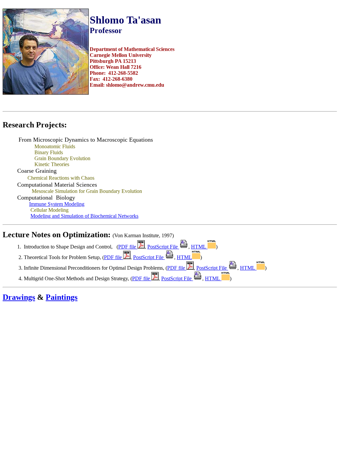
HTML (199, 246)
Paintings (61, 297)
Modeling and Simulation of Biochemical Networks (84, 216)
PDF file (127, 246)
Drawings (19, 297)
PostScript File (163, 246)
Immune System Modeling (56, 204)
